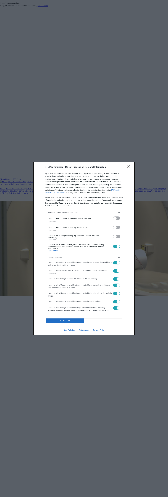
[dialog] (84, 248)
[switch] (116, 218)
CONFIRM (65, 321)
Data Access (84, 330)
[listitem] (84, 212)
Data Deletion (69, 330)
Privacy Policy (99, 330)
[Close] (129, 167)
